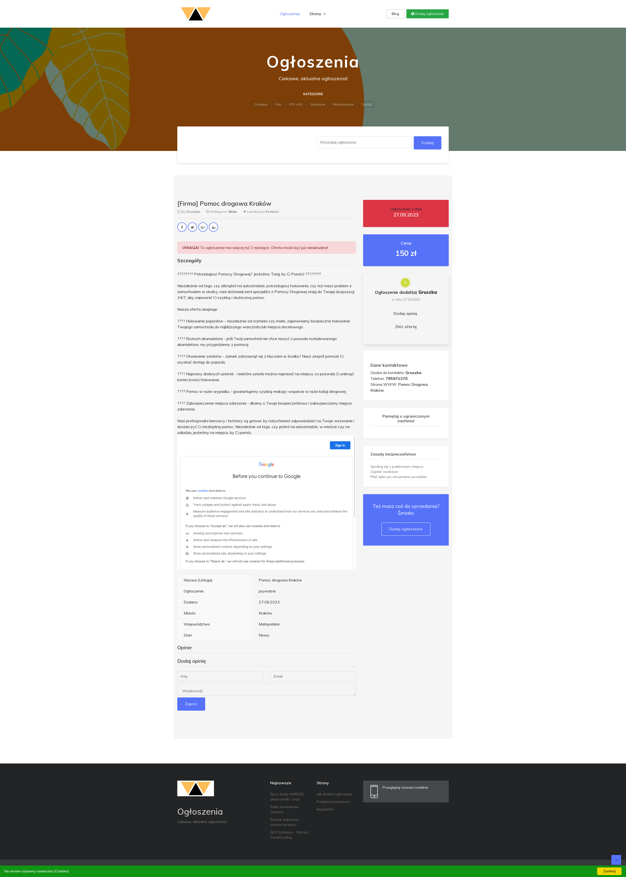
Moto (233, 211)
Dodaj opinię (405, 313)
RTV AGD (296, 104)
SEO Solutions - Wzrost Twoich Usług (289, 835)
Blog (395, 13)
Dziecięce (261, 104)
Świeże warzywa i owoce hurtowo (285, 822)
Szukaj (427, 142)
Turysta (366, 104)
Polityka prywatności (333, 801)
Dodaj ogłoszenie (429, 13)
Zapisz (191, 704)
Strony (316, 13)
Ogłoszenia (290, 13)
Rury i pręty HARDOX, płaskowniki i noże (287, 796)
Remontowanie (343, 104)
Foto (278, 104)
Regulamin (325, 809)
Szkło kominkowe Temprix (284, 809)
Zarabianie (318, 104)
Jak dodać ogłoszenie (334, 794)
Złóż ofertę (406, 326)
